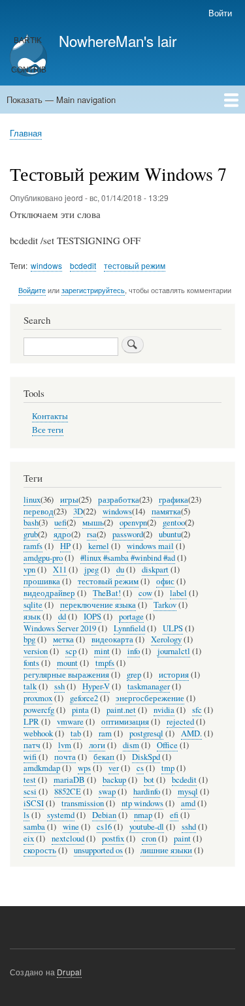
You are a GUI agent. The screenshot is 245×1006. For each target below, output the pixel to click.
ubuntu (170, 534)
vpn (29, 569)
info (133, 651)
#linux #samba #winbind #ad (127, 557)
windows (46, 265)
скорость (40, 850)
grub (31, 534)
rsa (92, 534)
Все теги (47, 429)
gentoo (174, 522)
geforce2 (84, 698)
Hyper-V (96, 686)
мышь (93, 522)
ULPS (173, 628)
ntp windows (142, 803)
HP (65, 546)
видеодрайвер (49, 593)
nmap (143, 815)
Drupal (69, 971)
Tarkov (165, 604)
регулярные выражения (66, 674)
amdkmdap (42, 768)
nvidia (164, 709)
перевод (39, 511)
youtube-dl (146, 826)
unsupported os (98, 850)
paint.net (121, 709)
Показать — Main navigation (61, 99)
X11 (60, 569)
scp (70, 651)
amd (188, 803)
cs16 (104, 826)
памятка (166, 511)
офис (165, 581)
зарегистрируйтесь (93, 290)
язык (32, 616)
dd (62, 616)
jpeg (91, 569)
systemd (60, 815)
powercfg (39, 709)
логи (97, 745)
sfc (197, 709)
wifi (30, 756)
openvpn (133, 522)
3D (78, 511)
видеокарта (112, 639)
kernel (98, 546)
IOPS (92, 616)
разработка (118, 499)
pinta (80, 709)
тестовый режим (134, 265)
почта (65, 756)
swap (107, 791)
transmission (82, 803)
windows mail (150, 546)
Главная (26, 133)
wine (71, 826)
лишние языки (166, 850)
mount (67, 662)
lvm (64, 745)
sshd (189, 826)
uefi (60, 522)
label (178, 593)
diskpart (155, 569)
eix (29, 838)
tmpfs (104, 662)
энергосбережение (150, 698)
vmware (70, 721)
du (120, 569)
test (30, 779)
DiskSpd (146, 756)
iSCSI (34, 803)
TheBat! (107, 593)
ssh (59, 686)
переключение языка (98, 604)
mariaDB (69, 779)
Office (167, 745)
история (174, 674)
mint (102, 651)
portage (131, 616)
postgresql (146, 733)
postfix (113, 838)
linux (32, 499)
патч (32, 745)
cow (145, 593)
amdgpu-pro (43, 557)
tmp (167, 768)
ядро (62, 534)
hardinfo (146, 791)
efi (174, 815)
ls (26, 815)
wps (84, 768)
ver (113, 768)
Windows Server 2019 (60, 628)
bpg (29, 639)
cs (140, 768)
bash (31, 522)
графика (173, 499)
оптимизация (125, 721)
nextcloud (68, 838)
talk (30, 686)
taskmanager (148, 686)
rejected (180, 721)
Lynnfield (129, 628)
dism (131, 745)
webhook (38, 733)
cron (149, 838)
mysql (188, 791)
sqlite (33, 604)
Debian (104, 815)
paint (182, 838)
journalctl (173, 651)
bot (149, 779)
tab (76, 733)
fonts (31, 662)
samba (34, 826)
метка (63, 639)
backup (114, 779)
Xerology (166, 639)
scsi (30, 791)
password (127, 534)
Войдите (32, 290)
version (36, 651)
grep (134, 674)
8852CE (67, 791)
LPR (31, 721)
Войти (220, 13)
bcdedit (83, 265)
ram (105, 733)
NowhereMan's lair (117, 40)
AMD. (191, 733)
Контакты (50, 416)
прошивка (42, 581)
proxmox (38, 698)
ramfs (33, 546)
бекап (103, 756)
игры (69, 499)
